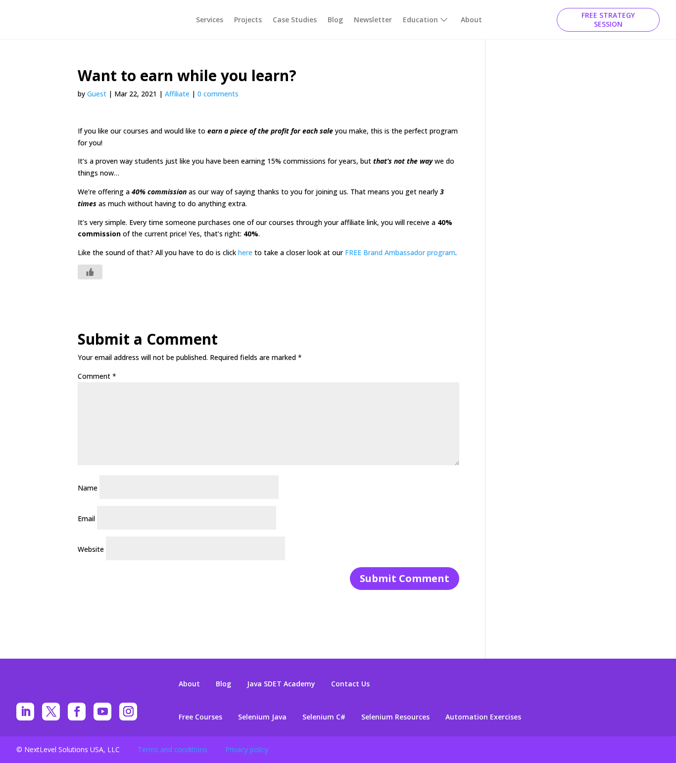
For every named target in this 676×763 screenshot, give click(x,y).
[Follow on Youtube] (102, 711)
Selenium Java (262, 717)
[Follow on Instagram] (128, 711)
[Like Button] (90, 272)
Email (86, 518)
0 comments (218, 93)
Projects (248, 19)
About (471, 19)
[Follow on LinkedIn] (25, 711)
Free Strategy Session (608, 19)
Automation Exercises (483, 717)
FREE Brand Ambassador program (400, 252)
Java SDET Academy (281, 683)
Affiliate (177, 93)
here (245, 252)
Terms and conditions (172, 749)
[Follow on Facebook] (77, 711)
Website (91, 549)
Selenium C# (323, 717)
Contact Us (350, 683)
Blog (335, 19)
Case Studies (295, 19)
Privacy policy (246, 749)
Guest (96, 93)
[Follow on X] (51, 711)
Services (209, 19)
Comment (97, 376)
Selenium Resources (395, 717)
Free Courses (200, 717)
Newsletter (373, 19)
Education (420, 19)
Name (87, 488)
